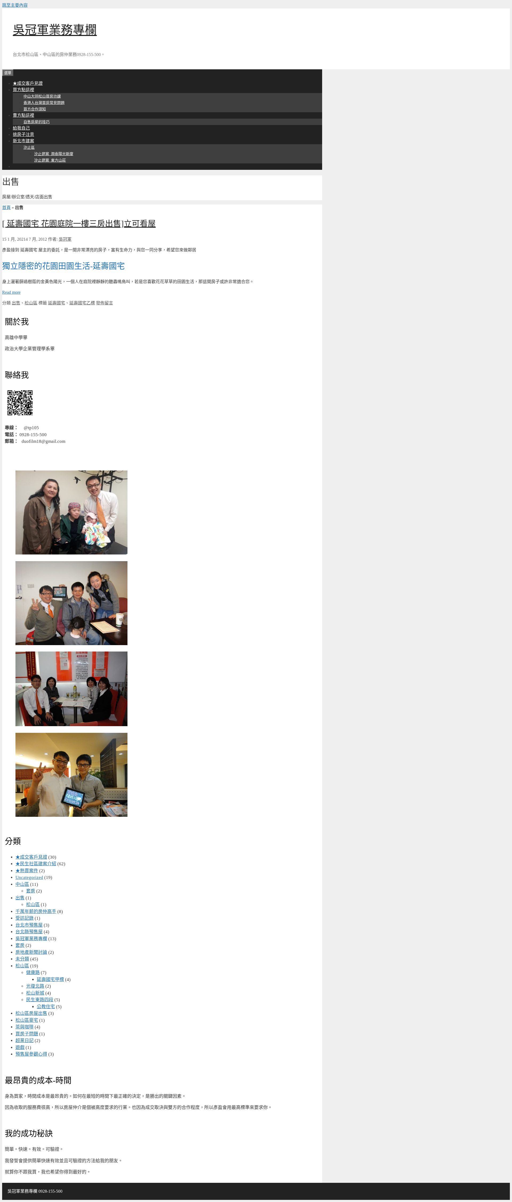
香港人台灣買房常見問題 (44, 103)
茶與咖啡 (24, 1027)
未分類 (22, 959)
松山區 (31, 303)
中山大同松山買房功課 (42, 96)
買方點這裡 (23, 89)
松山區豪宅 (26, 1020)
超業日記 (24, 1040)
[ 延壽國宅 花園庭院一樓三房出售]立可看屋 (79, 223)
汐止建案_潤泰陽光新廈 (53, 154)
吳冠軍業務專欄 (55, 30)
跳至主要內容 (15, 5)
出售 (16, 303)
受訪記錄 (24, 918)
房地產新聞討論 (31, 952)
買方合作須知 (34, 109)
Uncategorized (29, 877)
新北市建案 (23, 141)
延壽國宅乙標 (82, 303)
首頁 (6, 207)
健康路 (33, 972)
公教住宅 (46, 1006)
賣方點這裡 (23, 115)
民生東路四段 (39, 999)
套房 (30, 891)
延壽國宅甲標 (50, 979)
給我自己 (21, 128)
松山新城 (35, 993)
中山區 (22, 884)
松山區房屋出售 (31, 1013)
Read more (11, 292)
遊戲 (20, 1047)
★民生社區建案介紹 (35, 863)
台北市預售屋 (29, 925)
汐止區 (29, 148)
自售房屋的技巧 (36, 122)
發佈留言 (104, 303)
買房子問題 (26, 1033)
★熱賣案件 (26, 870)
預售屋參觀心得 (31, 1054)
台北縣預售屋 (29, 931)
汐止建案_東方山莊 (50, 160)
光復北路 (35, 986)
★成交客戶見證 (28, 83)
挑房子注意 (23, 134)
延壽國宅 (56, 303)
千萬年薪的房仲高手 (35, 911)
